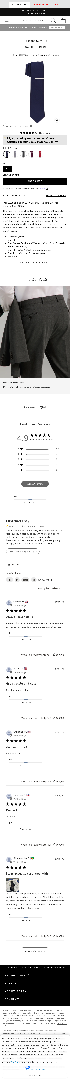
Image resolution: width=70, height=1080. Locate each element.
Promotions (16, 975)
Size (5, 163)
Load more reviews (35, 950)
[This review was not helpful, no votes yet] (60, 655)
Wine (31, 154)
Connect (13, 999)
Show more (45, 580)
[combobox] (50, 588)
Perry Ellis (19, 4)
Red (40, 154)
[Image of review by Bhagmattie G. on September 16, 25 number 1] (12, 885)
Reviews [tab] (29, 407)
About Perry (17, 991)
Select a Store (56, 195)
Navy (6, 154)
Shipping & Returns (34, 262)
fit (17, 579)
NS (7, 168)
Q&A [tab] (43, 407)
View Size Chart (11, 175)
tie (34, 579)
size (9, 579)
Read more (33, 908)
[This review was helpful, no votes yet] (54, 655)
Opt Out (14, 1062)
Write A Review (35, 483)
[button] (7, 20)
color (25, 579)
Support (13, 983)
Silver (15, 154)
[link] (64, 20)
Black (23, 154)
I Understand (35, 1075)
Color (11, 148)
